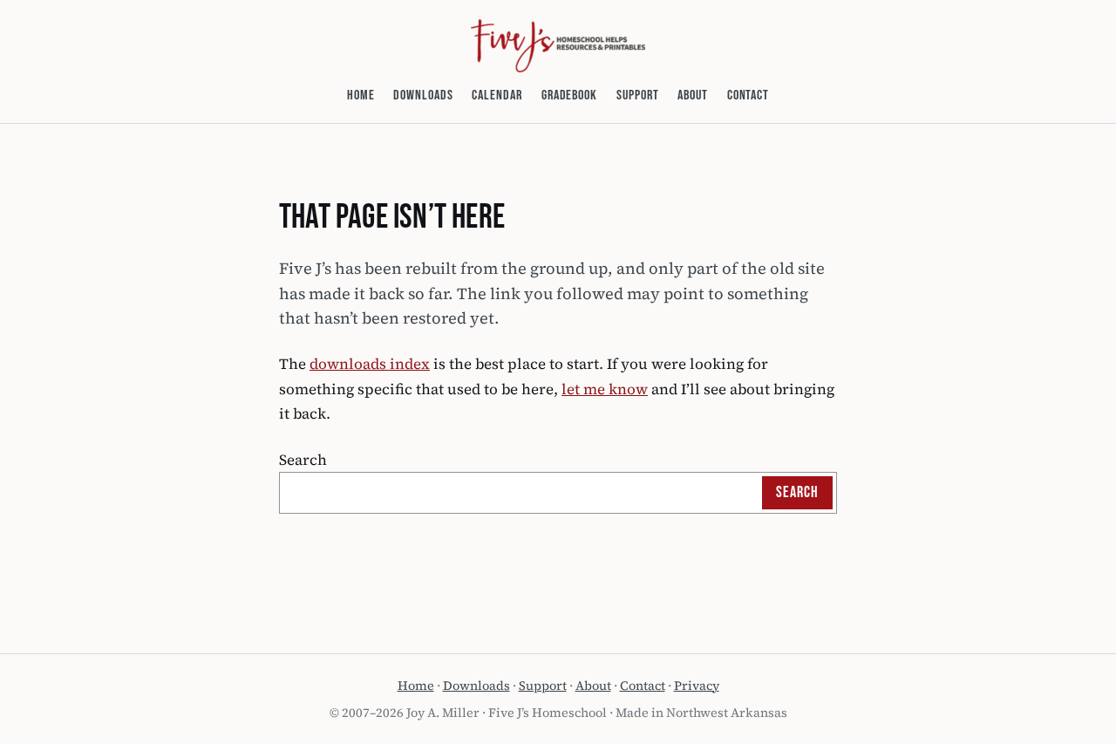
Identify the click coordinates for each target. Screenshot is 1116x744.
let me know (604, 389)
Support (543, 685)
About (593, 685)
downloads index (370, 363)
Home (416, 685)
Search (303, 459)
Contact (642, 685)
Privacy (696, 685)
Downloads (476, 685)
